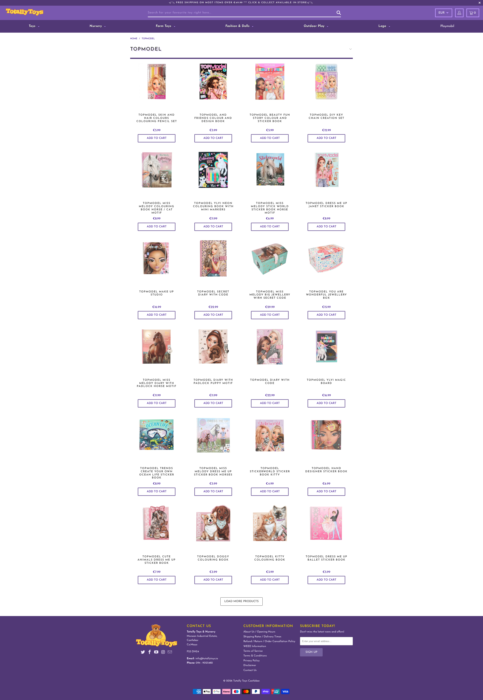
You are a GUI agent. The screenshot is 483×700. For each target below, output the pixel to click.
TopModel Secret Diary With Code (213, 263)
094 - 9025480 (204, 663)
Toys (33, 26)
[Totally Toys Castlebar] (42, 12)
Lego (382, 26)
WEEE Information (254, 646)
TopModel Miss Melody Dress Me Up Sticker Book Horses (213, 439)
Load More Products (241, 601)
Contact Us (250, 670)
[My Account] (459, 13)
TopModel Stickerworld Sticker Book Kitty (269, 439)
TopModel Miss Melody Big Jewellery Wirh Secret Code (269, 263)
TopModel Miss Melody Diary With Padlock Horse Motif (156, 351)
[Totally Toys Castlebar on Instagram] (163, 652)
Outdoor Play (315, 26)
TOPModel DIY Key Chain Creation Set (326, 86)
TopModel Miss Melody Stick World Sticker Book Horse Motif (269, 174)
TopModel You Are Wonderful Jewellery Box (326, 263)
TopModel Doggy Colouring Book (213, 528)
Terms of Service (253, 651)
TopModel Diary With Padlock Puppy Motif (213, 351)
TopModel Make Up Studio (156, 263)
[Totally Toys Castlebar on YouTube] (156, 652)
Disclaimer (249, 665)
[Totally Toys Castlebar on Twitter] (143, 652)
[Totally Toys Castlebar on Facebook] (149, 652)
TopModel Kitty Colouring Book (269, 528)
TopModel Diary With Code (269, 351)
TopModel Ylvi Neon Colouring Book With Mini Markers (213, 174)
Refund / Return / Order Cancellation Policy (269, 641)
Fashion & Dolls (238, 26)
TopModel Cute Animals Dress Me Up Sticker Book (156, 528)
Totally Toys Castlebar (246, 680)
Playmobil (447, 26)
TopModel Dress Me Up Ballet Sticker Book (326, 528)
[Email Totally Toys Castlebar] (170, 652)
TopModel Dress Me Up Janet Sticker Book (326, 174)
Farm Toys (164, 26)
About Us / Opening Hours (259, 631)
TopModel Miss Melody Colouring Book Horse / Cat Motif (156, 174)
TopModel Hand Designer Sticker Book (326, 439)
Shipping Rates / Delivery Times (262, 636)
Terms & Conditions (255, 655)
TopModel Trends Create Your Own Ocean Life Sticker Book (156, 439)
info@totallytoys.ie (206, 658)
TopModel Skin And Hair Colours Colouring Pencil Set (156, 86)
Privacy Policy (251, 660)
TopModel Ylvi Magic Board (326, 351)
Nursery (96, 26)
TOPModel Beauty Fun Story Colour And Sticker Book (269, 86)
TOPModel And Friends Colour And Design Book (213, 86)
